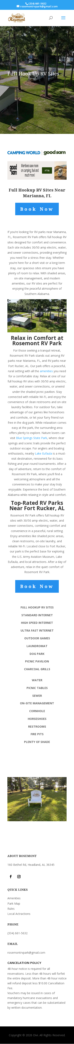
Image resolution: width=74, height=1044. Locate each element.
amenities (46, 371)
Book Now (37, 209)
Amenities (14, 898)
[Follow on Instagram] (19, 876)
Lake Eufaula (43, 453)
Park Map (13, 903)
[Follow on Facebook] (10, 876)
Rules (11, 909)
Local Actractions (18, 914)
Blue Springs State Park (31, 438)
